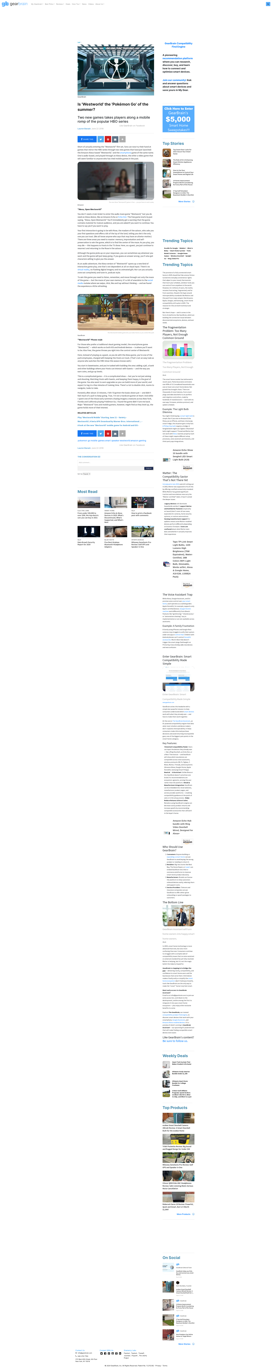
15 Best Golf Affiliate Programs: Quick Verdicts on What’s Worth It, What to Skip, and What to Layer (182, 1094)
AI (173, 772)
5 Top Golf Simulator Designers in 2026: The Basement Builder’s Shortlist (183, 193)
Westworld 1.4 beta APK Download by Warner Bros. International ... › (110, 421)
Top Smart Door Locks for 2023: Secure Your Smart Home (182, 152)
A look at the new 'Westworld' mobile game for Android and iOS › (108, 425)
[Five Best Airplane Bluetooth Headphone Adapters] (115, 531)
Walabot (183, 248)
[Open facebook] (105, 1353)
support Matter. (186, 506)
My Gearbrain (36, 4)
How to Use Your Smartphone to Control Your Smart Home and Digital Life (183, 172)
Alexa (175, 434)
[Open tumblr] (116, 1353)
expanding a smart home (176, 857)
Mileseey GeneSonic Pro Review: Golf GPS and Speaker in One (141, 544)
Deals (68, 4)
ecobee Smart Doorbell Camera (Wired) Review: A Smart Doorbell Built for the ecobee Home (176, 1128)
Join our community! (174, 80)
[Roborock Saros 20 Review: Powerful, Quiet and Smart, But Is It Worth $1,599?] (178, 1197)
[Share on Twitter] (101, 139)
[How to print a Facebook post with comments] (142, 502)
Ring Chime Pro (173, 259)
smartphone (125, 152)
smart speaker (112, 441)
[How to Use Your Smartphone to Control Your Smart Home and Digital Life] (167, 173)
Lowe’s (187, 867)
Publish (149, 468)
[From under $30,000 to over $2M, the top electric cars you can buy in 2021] (89, 502)
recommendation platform (178, 58)
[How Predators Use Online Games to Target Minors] (168, 1335)
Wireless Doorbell (177, 256)
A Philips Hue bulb (169, 426)
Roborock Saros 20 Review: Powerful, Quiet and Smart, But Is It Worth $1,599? (178, 1207)
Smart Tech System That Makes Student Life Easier (181, 1063)
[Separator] (122, 139)
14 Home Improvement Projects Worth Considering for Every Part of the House (183, 182)
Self (79, 42)
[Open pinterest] (109, 1353)
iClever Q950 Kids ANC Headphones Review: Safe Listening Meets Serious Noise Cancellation (178, 1186)
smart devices (189, 712)
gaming (142, 441)
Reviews (59, 4)
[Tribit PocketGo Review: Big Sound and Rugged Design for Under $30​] (178, 1139)
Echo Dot (122, 217)
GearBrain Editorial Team (184, 1268)
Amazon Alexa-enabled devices (174, 1022)
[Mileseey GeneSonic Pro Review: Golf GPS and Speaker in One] (142, 531)
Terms (165, 1366)
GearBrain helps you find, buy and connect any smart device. (184, 1273)
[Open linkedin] (120, 1353)
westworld (125, 441)
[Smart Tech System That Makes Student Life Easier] (166, 1064)
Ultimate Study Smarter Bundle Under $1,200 (181, 1073)
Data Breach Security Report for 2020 (86, 543)
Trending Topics (178, 240)
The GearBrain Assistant (181, 721)
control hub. (179, 635)
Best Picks (49, 4)
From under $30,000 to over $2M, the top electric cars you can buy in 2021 (88, 515)
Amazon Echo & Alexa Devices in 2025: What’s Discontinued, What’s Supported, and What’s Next (113, 517)
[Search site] (268, 4)
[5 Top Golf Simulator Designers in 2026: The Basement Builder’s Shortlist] (167, 194)
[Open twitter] (101, 1353)
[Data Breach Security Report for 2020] (89, 531)
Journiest (127, 1355)
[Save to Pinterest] (108, 139)
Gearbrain (183, 1301)
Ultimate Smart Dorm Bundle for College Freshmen (180, 1083)
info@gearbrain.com (85, 1353)
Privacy (158, 1366)
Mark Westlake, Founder (184, 1286)
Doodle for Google (171, 248)
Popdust (127, 1353)
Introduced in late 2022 (171, 484)
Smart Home (109, 511)
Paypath (134, 1355)
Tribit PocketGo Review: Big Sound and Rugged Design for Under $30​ (177, 1147)
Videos (91, 4)
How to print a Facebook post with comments (141, 514)
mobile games (98, 441)
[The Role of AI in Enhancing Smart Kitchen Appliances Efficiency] (167, 163)
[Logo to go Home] (15, 4)
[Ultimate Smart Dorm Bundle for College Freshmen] (166, 1084)
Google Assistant (178, 1020)
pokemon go (84, 441)
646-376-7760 (83, 1356)
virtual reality (83, 269)
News (84, 4)
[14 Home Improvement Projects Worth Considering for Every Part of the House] (167, 184)
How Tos (75, 4)
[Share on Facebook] (87, 139)
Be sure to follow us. (175, 1041)
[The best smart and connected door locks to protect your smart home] (167, 153)
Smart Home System (177, 251)
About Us (99, 4)
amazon (134, 441)
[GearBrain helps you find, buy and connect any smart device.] (168, 1268)
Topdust (134, 1353)
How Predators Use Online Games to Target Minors (184, 1335)
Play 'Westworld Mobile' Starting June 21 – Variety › (102, 417)
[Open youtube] (113, 1353)
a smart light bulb (186, 416)
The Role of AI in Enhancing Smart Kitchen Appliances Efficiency (183, 162)
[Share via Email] (115, 139)
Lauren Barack (84, 129)
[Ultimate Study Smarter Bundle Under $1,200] (166, 1074)
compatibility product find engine (175, 1015)
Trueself (141, 1353)
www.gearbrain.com (168, 702)
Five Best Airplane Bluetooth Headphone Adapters (113, 544)
